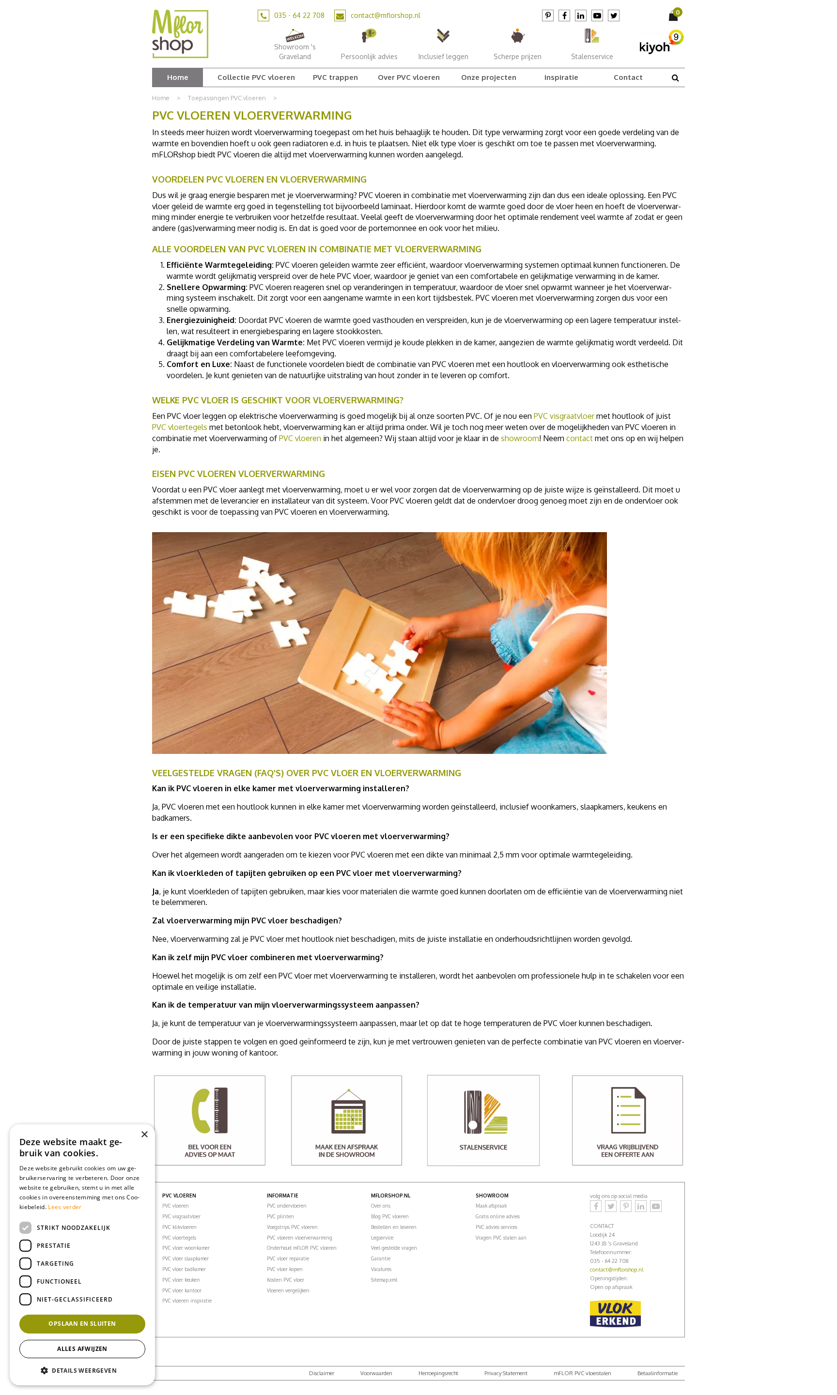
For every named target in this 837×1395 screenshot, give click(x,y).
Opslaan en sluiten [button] (82, 1323)
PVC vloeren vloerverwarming (299, 1238)
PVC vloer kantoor (182, 1290)
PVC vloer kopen (285, 1269)
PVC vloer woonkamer (186, 1248)
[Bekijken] (674, 15)
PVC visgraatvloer (564, 416)
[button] (82, 1370)
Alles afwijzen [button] (82, 1349)
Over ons (380, 1206)
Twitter (614, 15)
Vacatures (381, 1269)
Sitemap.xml (384, 1280)
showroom (520, 438)
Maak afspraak (491, 1206)
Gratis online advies (498, 1216)
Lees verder (64, 1207)
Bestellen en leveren (394, 1227)
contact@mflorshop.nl (385, 15)
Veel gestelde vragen (394, 1248)
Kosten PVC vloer (285, 1280)
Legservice (382, 1238)
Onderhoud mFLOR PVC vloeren (302, 1248)
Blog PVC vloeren (390, 1216)
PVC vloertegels (179, 427)
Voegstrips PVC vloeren (292, 1227)
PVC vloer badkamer (184, 1269)
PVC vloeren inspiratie (187, 1300)
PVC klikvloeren (179, 1227)
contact (580, 438)
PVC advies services (496, 1227)
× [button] (144, 1134)
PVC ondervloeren (287, 1206)
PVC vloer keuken (181, 1280)
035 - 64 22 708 (299, 15)
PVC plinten (280, 1216)
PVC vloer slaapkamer (185, 1258)
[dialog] (82, 1254)
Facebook (564, 15)
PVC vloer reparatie (288, 1258)
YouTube (597, 15)
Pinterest (548, 15)
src (675, 77)
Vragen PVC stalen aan (501, 1238)
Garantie (380, 1258)
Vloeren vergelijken (288, 1290)
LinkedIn (581, 15)
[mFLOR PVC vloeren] (180, 33)
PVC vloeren (300, 438)
